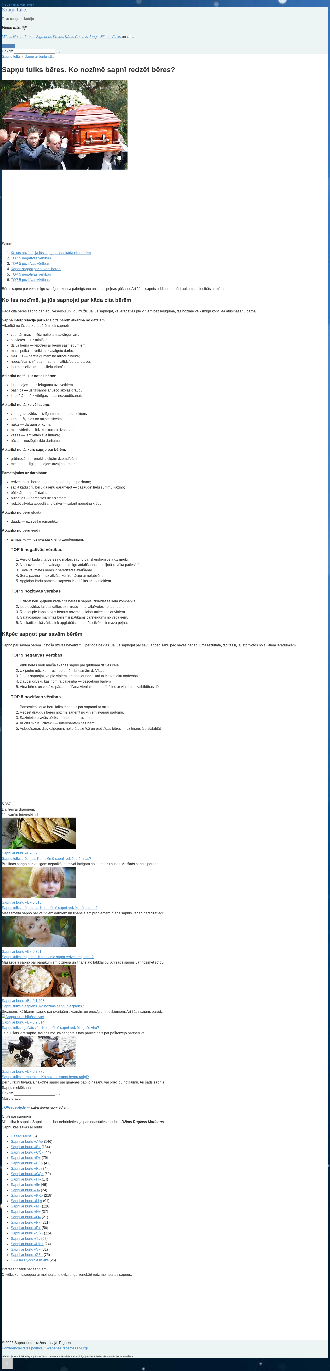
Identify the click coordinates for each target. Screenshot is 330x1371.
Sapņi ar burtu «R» (26, 1228)
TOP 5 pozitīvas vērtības (30, 263)
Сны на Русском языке (30, 1260)
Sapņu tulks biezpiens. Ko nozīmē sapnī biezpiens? (43, 1006)
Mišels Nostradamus (18, 37)
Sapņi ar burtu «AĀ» (27, 1141)
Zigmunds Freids (49, 37)
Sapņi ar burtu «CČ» (27, 1152)
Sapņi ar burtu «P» (26, 1222)
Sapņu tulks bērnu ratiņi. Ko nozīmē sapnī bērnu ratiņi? (45, 1077)
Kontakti (8, 46)
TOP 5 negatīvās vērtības (31, 258)
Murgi (83, 1348)
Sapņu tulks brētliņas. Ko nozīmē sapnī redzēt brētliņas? (46, 858)
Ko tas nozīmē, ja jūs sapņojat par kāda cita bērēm (51, 253)
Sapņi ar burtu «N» (26, 1212)
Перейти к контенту (18, 4)
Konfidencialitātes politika (22, 1348)
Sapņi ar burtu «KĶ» (27, 1195)
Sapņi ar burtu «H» (26, 1179)
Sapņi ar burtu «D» (26, 1158)
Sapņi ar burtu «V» (26, 1249)
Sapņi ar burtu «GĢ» (27, 1174)
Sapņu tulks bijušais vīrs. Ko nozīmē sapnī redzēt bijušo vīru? (50, 1028)
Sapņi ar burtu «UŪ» (27, 1244)
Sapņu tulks (15, 10)
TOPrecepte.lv (14, 1107)
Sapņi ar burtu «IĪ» (25, 1185)
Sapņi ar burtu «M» (26, 1206)
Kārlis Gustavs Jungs (82, 37)
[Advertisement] (136, 206)
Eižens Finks (110, 37)
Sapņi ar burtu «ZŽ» (27, 1255)
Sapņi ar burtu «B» (26, 1147)
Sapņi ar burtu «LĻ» (26, 1201)
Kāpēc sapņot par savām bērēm (36, 269)
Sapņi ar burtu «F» (25, 1168)
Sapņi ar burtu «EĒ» (27, 1163)
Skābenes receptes (60, 1348)
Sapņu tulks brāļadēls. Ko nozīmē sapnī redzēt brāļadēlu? (48, 957)
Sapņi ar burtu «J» (25, 1190)
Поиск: (8, 51)
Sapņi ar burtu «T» (25, 1239)
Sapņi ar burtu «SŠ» (27, 1233)
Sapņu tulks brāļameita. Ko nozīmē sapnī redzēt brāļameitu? (49, 908)
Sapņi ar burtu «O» (26, 1217)
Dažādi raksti (21, 1136)
